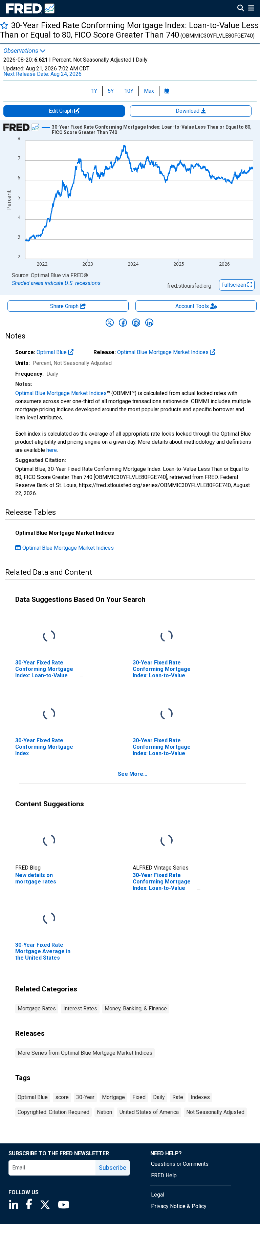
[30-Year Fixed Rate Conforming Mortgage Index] (49, 714)
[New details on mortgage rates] (49, 840)
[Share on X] (110, 323)
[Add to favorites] (4, 25)
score (62, 1097)
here (51, 450)
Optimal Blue (52, 352)
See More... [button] (132, 774)
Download (188, 111)
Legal (157, 1194)
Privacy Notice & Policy (179, 1206)
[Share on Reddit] (136, 323)
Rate (177, 1097)
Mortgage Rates (37, 1008)
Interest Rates (80, 1008)
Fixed (139, 1097)
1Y (94, 91)
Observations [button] (21, 51)
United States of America (149, 1112)
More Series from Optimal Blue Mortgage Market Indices (85, 1053)
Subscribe (112, 1167)
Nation (104, 1112)
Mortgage (113, 1097)
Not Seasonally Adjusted (215, 1112)
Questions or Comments (180, 1164)
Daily (159, 1097)
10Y (128, 91)
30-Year (85, 1097)
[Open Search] (240, 9)
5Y (111, 91)
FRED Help (164, 1175)
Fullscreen (234, 285)
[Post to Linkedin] (149, 323)
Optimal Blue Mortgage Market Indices (163, 352)
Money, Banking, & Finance (136, 1008)
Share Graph (65, 306)
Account (192, 306)
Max (149, 91)
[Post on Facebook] (123, 323)
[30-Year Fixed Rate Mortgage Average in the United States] (49, 918)
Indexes (200, 1097)
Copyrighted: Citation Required (53, 1112)
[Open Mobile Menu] (251, 9)
